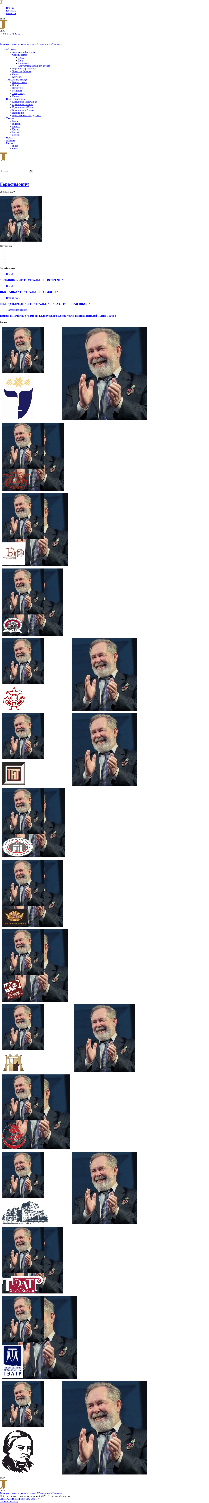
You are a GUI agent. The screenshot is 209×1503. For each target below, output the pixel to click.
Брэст (15, 121)
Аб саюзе (11, 49)
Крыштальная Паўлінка (24, 101)
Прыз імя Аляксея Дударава (26, 115)
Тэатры (10, 118)
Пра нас (10, 8)
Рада (20, 60)
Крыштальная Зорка (22, 104)
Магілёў (16, 132)
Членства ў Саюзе (21, 71)
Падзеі (15, 85)
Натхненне (18, 112)
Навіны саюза (19, 82)
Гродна (16, 129)
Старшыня (23, 63)
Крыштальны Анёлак (23, 110)
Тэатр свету (18, 93)
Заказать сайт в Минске (12, 1498)
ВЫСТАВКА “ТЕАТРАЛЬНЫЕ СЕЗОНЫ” (29, 292)
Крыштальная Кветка (23, 107)
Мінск (15, 135)
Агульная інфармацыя (23, 52)
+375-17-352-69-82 (10, 33)
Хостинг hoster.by (9, 1501)
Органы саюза (19, 54)
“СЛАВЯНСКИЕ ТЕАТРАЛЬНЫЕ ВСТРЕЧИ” (31, 280)
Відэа (15, 146)
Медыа (9, 143)
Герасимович (14, 184)
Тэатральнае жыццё (16, 79)
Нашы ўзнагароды (15, 99)
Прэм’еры (17, 88)
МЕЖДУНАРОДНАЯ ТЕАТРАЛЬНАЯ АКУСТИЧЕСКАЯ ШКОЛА (45, 303)
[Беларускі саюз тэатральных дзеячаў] (1, 2)
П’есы (9, 137)
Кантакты (11, 10)
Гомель (16, 126)
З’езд (21, 57)
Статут (15, 74)
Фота (15, 148)
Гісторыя (17, 96)
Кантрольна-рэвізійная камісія (34, 66)
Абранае (10, 140)
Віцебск (16, 123)
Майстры (17, 90)
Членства (11, 13)
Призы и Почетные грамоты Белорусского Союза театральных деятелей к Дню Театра (58, 315)
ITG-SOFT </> (33, 1498)
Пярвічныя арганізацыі (24, 68)
